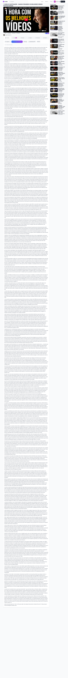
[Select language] (57, 2)
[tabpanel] (26, 323)
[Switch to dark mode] (59, 1)
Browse (46, 1)
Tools (42, 1)
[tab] (7, 38)
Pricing (51, 1)
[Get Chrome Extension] (55, 1)
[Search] (10, 2)
